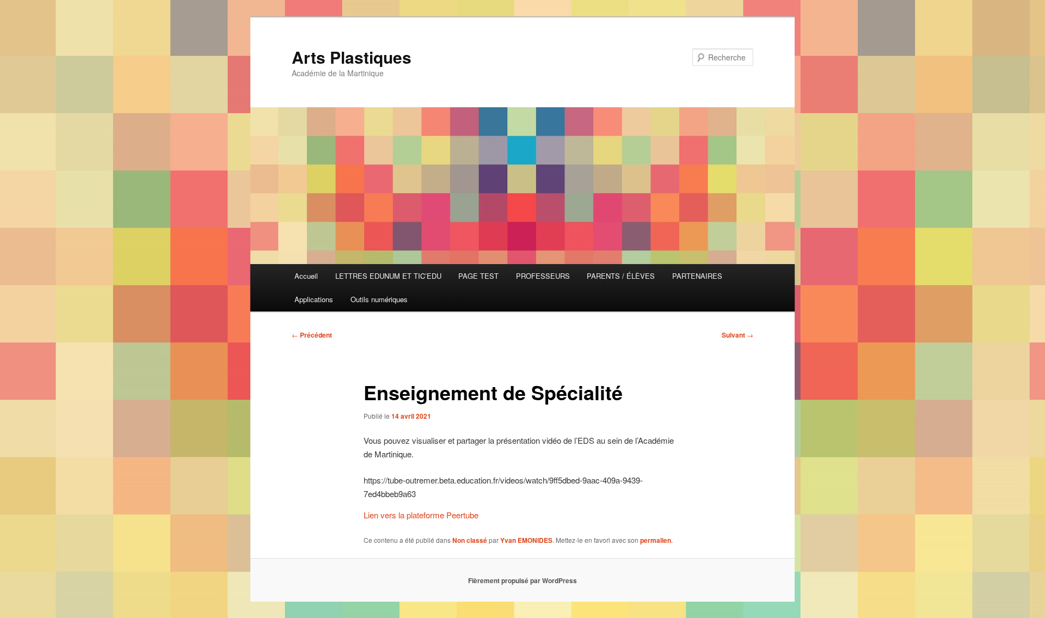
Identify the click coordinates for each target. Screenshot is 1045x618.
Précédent (312, 335)
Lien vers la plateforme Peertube (421, 515)
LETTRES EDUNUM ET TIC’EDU (388, 276)
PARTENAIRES (697, 276)
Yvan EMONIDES (526, 540)
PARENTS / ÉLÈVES (621, 276)
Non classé (469, 540)
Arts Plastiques (351, 57)
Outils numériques (379, 299)
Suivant (737, 335)
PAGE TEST (478, 276)
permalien (655, 540)
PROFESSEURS (543, 276)
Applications (313, 299)
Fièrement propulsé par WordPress (522, 580)
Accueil (306, 276)
